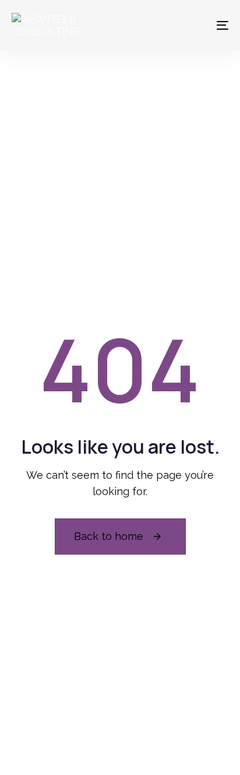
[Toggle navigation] (192, 25)
